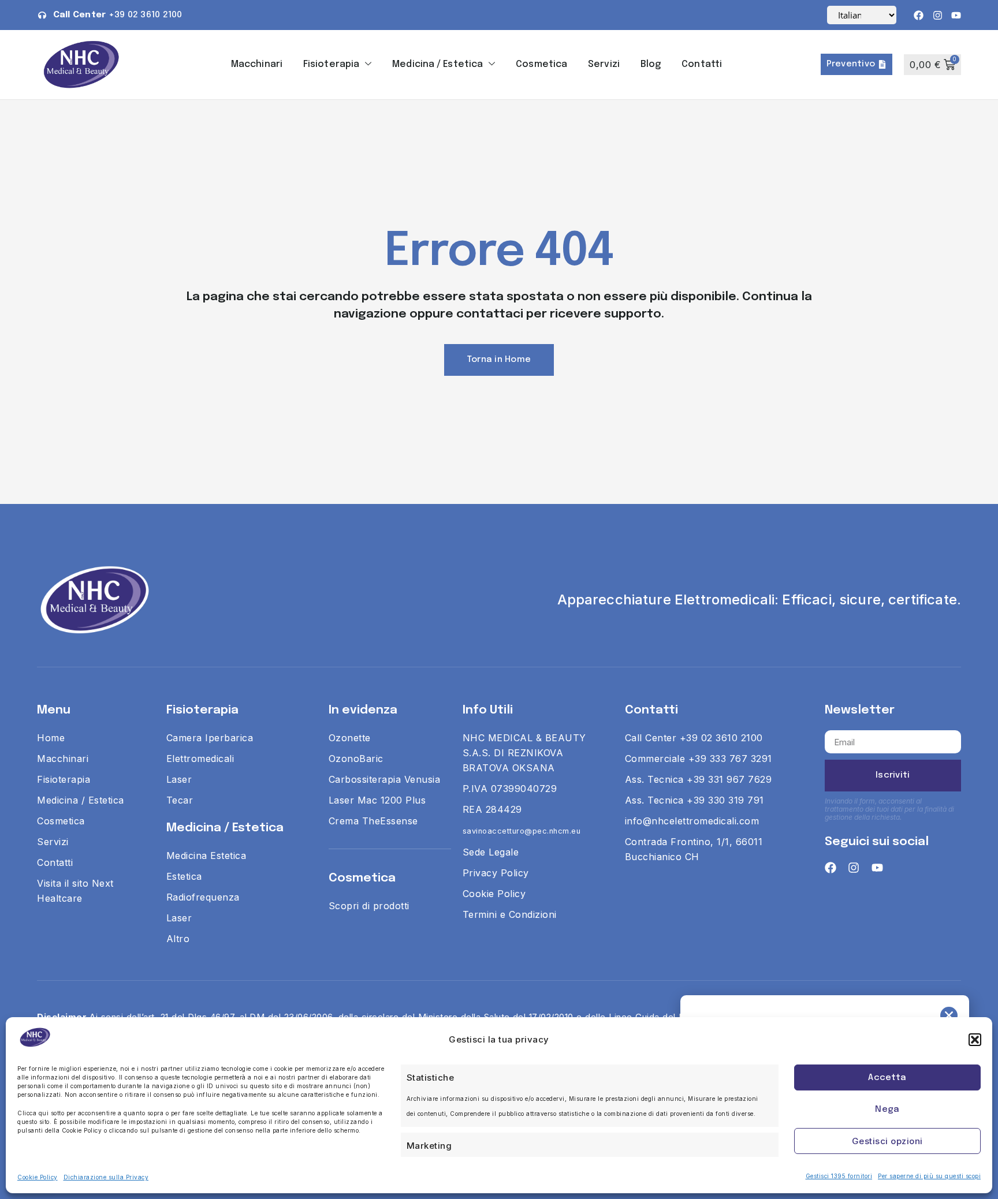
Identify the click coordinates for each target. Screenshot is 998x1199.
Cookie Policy (37, 1177)
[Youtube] (956, 15)
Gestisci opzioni (887, 1140)
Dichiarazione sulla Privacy (106, 1177)
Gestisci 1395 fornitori (839, 1175)
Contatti (702, 64)
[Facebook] (918, 15)
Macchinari (256, 64)
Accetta (887, 1077)
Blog (650, 64)
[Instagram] (938, 15)
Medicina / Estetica (437, 64)
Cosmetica (541, 64)
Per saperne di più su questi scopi (929, 1175)
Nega (887, 1109)
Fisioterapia (331, 64)
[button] (975, 1039)
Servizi (604, 64)
